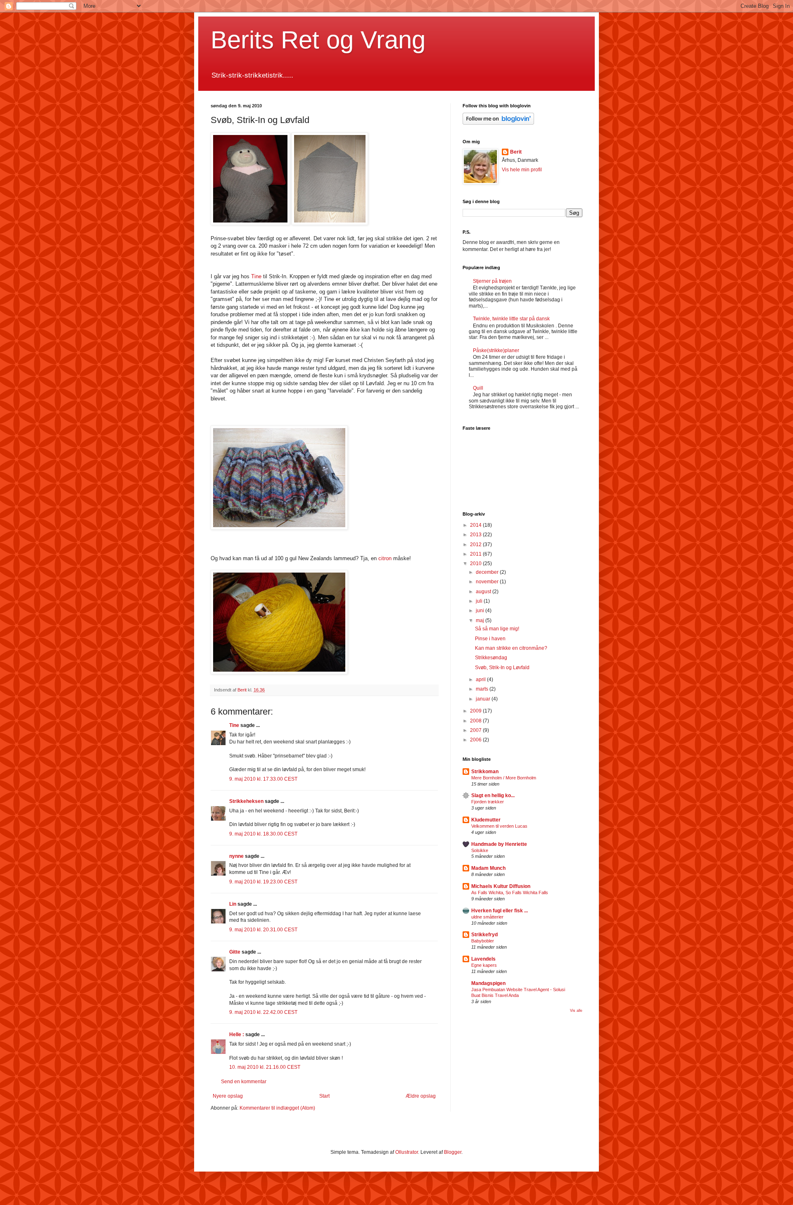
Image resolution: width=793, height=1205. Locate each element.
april (481, 679)
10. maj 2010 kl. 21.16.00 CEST (264, 1067)
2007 (476, 730)
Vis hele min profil (522, 170)
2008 (476, 721)
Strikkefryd (484, 934)
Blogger (452, 1152)
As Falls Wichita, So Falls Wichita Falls (509, 892)
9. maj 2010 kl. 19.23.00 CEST (263, 882)
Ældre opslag (421, 1096)
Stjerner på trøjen (492, 281)
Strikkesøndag (491, 658)
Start (324, 1096)
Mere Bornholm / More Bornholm (503, 777)
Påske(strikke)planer (496, 350)
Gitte (234, 952)
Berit (516, 152)
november (488, 582)
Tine (256, 276)
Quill (478, 388)
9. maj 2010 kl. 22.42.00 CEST (263, 1012)
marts (482, 689)
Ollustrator (406, 1152)
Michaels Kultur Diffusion (500, 886)
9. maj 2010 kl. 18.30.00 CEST (263, 834)
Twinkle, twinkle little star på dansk (511, 319)
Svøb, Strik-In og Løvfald (502, 667)
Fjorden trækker (487, 801)
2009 (476, 711)
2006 (476, 740)
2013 (476, 534)
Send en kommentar (243, 1081)
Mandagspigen (488, 983)
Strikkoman (485, 771)
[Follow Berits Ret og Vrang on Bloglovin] (498, 123)
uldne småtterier (487, 916)
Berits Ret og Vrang (318, 40)
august (484, 591)
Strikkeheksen (246, 801)
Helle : (236, 1034)
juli (480, 601)
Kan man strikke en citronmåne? (511, 648)
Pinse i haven (490, 639)
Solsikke (479, 850)
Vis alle (576, 1011)
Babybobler (482, 940)
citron (385, 558)
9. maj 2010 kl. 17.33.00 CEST (263, 779)
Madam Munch (488, 868)
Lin (232, 904)
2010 (476, 563)
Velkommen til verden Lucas (499, 826)
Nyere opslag (228, 1096)
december (488, 572)
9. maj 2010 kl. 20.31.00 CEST (263, 930)
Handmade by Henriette (499, 844)
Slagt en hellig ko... (493, 795)
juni (480, 610)
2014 (476, 525)
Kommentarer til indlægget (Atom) (277, 1108)
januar (483, 699)
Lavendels (483, 959)
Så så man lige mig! (497, 629)
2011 (476, 554)
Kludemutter (486, 820)
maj (480, 620)
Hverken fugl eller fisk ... (499, 911)
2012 (476, 544)
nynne (236, 856)
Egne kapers (484, 965)
